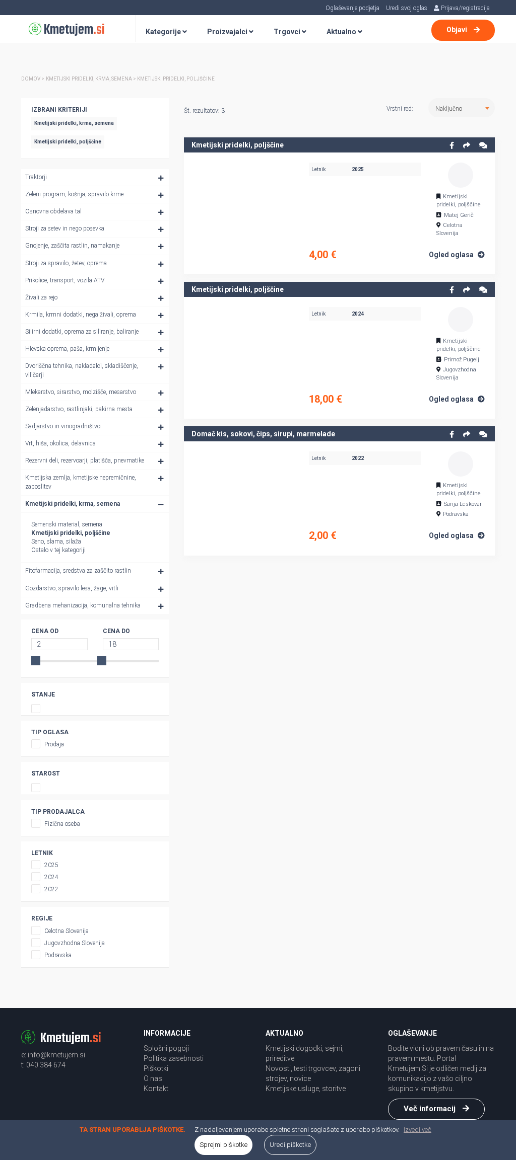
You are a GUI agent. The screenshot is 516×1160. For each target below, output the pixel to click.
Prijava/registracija (464, 8)
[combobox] (461, 107)
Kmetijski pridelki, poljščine (70, 532)
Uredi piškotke (290, 1144)
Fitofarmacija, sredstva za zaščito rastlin (78, 570)
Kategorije (164, 32)
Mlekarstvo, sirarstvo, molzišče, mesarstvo (80, 392)
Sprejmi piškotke (223, 1144)
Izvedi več (417, 1129)
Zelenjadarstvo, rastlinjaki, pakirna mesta (79, 409)
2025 (51, 865)
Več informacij (431, 1108)
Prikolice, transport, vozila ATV (64, 280)
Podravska (58, 955)
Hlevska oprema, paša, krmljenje (67, 348)
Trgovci (288, 32)
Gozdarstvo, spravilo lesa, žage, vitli (71, 588)
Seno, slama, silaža (56, 541)
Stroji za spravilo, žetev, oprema (66, 263)
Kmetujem (73, 30)
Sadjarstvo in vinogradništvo (62, 426)
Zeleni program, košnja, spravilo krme (74, 194)
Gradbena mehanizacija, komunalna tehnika (83, 605)
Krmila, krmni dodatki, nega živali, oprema (80, 314)
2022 (51, 889)
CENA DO (116, 631)
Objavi (457, 30)
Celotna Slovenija (66, 931)
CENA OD (44, 631)
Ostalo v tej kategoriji (58, 550)
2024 (51, 877)
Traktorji (36, 177)
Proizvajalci (228, 32)
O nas (153, 1078)
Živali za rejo (41, 297)
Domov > (32, 79)
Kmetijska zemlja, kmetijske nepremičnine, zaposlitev (80, 482)
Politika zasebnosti (174, 1058)
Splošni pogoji (166, 1048)
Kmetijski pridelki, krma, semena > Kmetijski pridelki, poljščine (130, 79)
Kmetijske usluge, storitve (306, 1089)
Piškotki (156, 1068)
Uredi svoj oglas (406, 8)
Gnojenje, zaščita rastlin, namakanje (72, 245)
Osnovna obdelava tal (53, 211)
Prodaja (54, 744)
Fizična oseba (62, 823)
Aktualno (342, 32)
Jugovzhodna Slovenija (74, 943)
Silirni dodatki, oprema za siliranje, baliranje (82, 331)
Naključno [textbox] (448, 108)
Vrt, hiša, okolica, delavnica (60, 443)
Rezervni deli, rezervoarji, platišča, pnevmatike (84, 460)
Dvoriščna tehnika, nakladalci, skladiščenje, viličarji (81, 370)
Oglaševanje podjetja (352, 8)
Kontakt (156, 1089)
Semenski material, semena (66, 524)
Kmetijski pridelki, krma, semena (72, 503)
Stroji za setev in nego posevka (64, 228)
